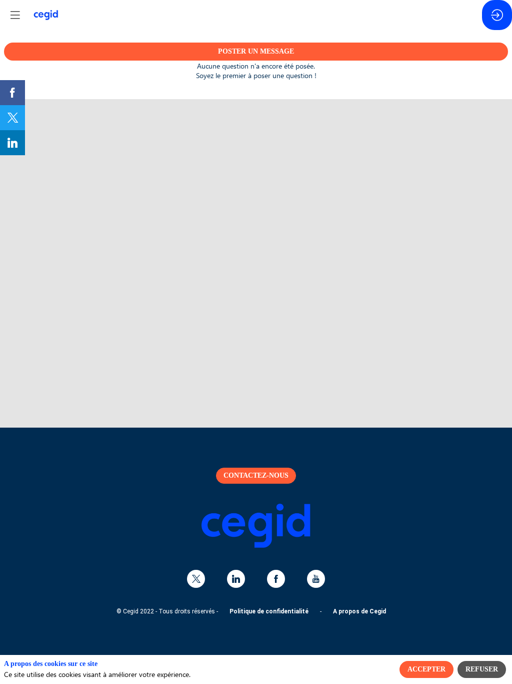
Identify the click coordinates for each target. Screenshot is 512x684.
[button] (15, 15)
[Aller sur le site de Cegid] (256, 545)
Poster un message (256, 51)
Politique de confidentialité (269, 611)
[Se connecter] (497, 15)
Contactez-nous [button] (256, 475)
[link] (12, 92)
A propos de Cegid (359, 611)
